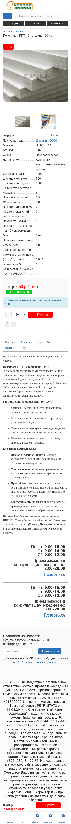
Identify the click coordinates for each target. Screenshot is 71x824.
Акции (14, 23)
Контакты (57, 23)
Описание (10, 342)
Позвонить (54, 574)
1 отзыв (55, 135)
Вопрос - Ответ (46, 342)
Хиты (35, 23)
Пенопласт (22, 31)
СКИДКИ (10, 348)
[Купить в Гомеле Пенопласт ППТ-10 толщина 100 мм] (22, 121)
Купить (42, 314)
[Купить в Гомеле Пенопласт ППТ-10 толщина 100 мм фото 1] (48, 121)
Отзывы (26, 342)
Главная (8, 31)
